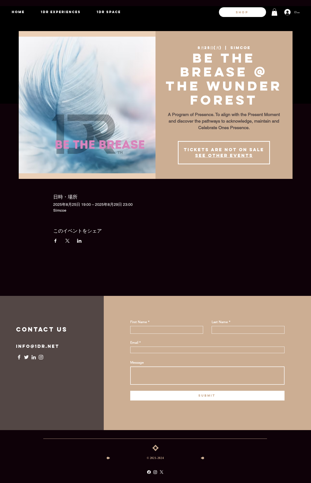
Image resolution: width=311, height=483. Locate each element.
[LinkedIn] (34, 357)
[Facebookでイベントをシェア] (55, 241)
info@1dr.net (37, 346)
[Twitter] (26, 357)
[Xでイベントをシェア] (67, 241)
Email (134, 342)
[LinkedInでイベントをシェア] (79, 241)
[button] (274, 12)
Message (137, 362)
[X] (161, 472)
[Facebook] (19, 357)
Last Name (220, 322)
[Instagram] (41, 357)
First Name (138, 322)
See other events (224, 155)
